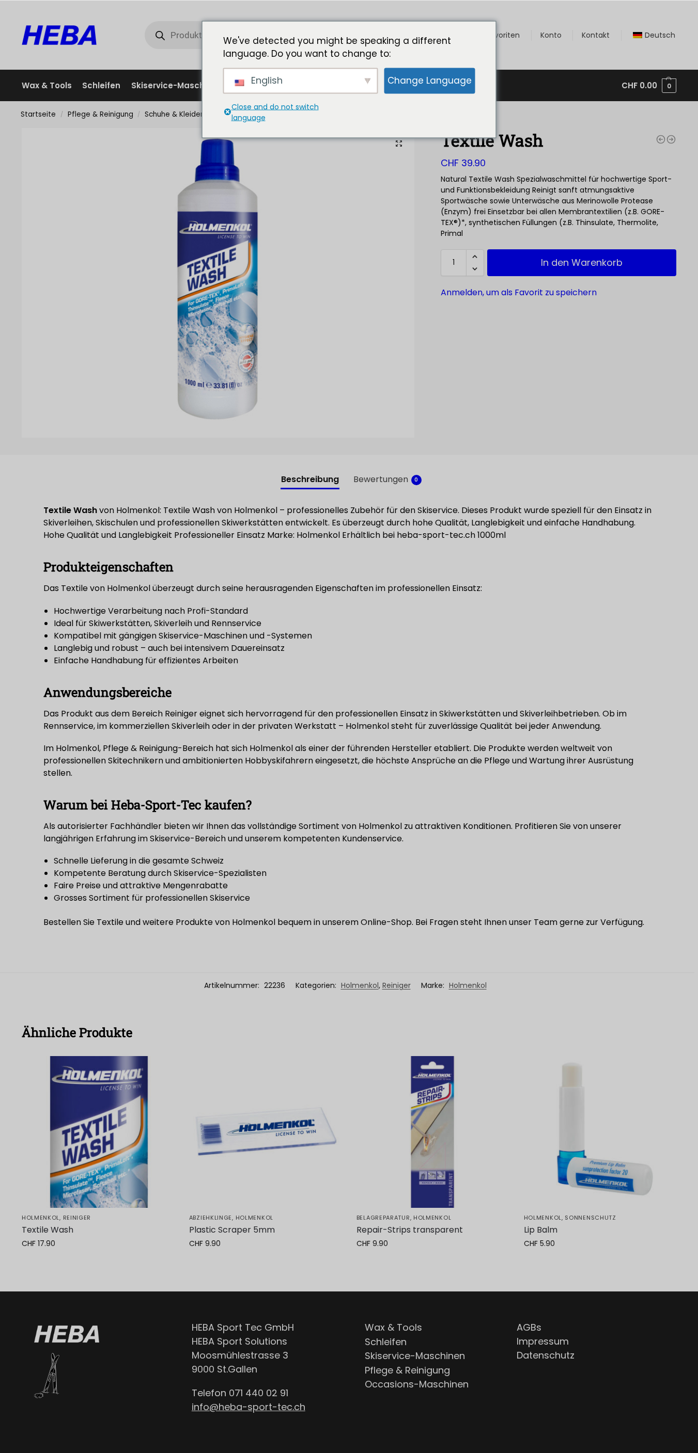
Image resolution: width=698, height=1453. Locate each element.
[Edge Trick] (661, 139)
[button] (399, 143)
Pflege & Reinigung (100, 114)
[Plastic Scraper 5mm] (265, 1132)
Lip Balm (540, 1230)
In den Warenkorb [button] (97, 1265)
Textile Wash (47, 1230)
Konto (551, 35)
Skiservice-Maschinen (415, 1355)
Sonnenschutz (590, 1218)
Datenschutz (546, 1355)
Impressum (543, 1341)
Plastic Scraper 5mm (232, 1230)
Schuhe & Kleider (174, 114)
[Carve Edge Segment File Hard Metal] (671, 139)
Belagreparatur (383, 1218)
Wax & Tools (393, 1327)
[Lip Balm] (600, 1132)
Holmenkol (360, 985)
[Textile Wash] (98, 1132)
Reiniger (396, 985)
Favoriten (503, 35)
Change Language (429, 80)
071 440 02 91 (258, 1392)
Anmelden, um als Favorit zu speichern (519, 292)
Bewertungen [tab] (385, 479)
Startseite (38, 114)
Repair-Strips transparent (409, 1230)
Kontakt (596, 35)
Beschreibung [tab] (310, 479)
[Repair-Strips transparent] (432, 1132)
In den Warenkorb (582, 262)
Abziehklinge (210, 1218)
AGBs (529, 1327)
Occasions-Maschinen (417, 1384)
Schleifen (386, 1341)
